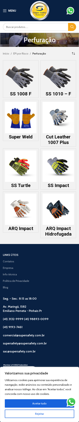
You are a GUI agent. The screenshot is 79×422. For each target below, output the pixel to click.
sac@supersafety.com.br (19, 351)
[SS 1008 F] (20, 76)
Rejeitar (39, 413)
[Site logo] (39, 10)
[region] (39, 394)
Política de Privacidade (16, 281)
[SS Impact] (58, 166)
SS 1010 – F (58, 94)
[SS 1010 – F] (58, 76)
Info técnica (10, 274)
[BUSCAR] (72, 27)
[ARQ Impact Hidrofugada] (58, 209)
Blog (5, 287)
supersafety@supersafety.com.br (25, 343)
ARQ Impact (20, 228)
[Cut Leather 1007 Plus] (58, 117)
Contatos (8, 261)
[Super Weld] (20, 117)
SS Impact (58, 185)
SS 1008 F (20, 94)
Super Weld (21, 137)
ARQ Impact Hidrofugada (58, 231)
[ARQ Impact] (20, 209)
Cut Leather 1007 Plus (58, 139)
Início (6, 53)
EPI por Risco (20, 53)
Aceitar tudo (39, 403)
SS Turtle (20, 185)
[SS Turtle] (20, 166)
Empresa (8, 268)
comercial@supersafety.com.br (23, 335)
